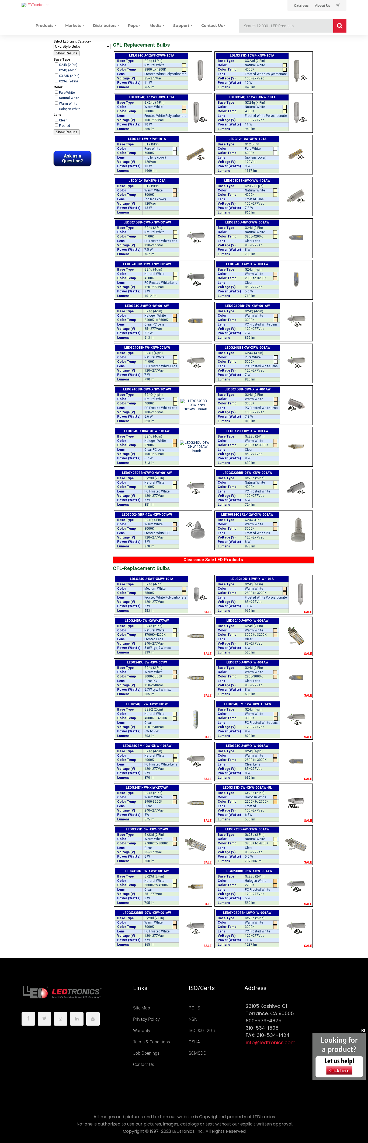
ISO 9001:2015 (203, 1030)
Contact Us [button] (212, 26)
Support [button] (181, 26)
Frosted (64, 126)
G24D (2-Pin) (68, 65)
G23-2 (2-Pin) (68, 81)
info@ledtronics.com (271, 1042)
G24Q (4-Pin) (68, 70)
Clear (63, 120)
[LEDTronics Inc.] (62, 5)
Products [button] (44, 26)
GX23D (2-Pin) (69, 76)
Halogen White (69, 109)
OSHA (194, 1041)
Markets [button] (73, 26)
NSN (193, 1019)
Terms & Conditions (151, 1041)
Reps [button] (133, 26)
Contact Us (143, 1064)
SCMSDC (197, 1053)
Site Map (141, 1008)
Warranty (141, 1030)
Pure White (67, 93)
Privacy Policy (146, 1019)
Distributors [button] (104, 26)
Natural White (69, 98)
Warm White (68, 104)
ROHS (194, 1008)
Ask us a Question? (72, 158)
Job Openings (146, 1053)
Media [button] (156, 26)
